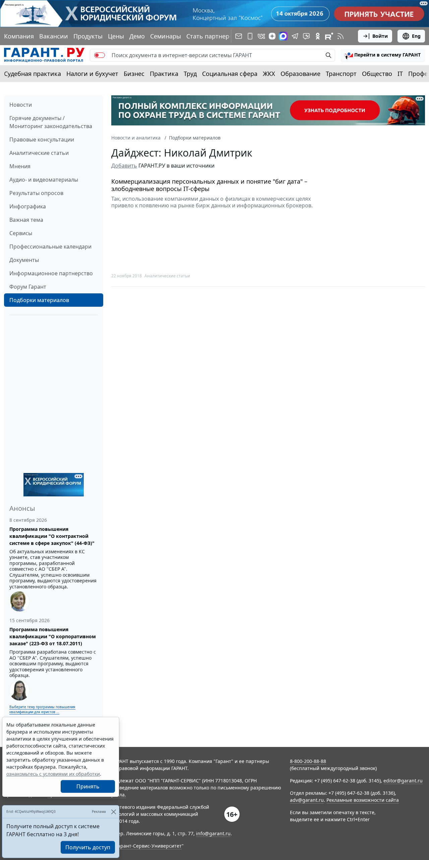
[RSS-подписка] (340, 36)
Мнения (19, 166)
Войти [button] (380, 36)
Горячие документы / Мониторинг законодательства (50, 122)
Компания (19, 36)
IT (400, 74)
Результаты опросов (36, 193)
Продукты (88, 36)
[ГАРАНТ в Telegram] (295, 36)
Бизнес (134, 74)
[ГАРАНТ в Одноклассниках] (318, 36)
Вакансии (53, 36)
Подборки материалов (39, 300)
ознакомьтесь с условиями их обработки (53, 774)
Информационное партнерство (51, 273)
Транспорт (341, 74)
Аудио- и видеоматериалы (43, 179)
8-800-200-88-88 (308, 761)
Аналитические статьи (39, 153)
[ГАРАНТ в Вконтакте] (261, 36)
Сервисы (20, 233)
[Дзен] (272, 36)
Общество (377, 74)
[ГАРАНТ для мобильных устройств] (250, 36)
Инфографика (27, 206)
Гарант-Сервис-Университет (149, 846)
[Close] (113, 811)
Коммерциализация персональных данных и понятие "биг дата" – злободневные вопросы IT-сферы (209, 185)
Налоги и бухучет (92, 74)
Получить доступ (87, 847)
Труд (190, 74)
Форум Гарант (27, 286)
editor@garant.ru (403, 780)
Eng (416, 36)
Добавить (124, 165)
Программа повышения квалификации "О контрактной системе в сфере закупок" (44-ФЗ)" (52, 536)
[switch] (99, 55)
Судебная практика (32, 74)
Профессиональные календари (50, 246)
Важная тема (26, 219)
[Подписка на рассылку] (239, 36)
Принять (88, 786)
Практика (164, 74)
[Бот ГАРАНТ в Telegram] (306, 36)
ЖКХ (269, 74)
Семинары (165, 36)
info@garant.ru (213, 833)
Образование (300, 74)
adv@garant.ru (307, 800)
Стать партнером (211, 36)
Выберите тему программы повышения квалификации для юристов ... (42, 709)
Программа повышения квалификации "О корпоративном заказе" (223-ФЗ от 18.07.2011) (52, 636)
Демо (137, 36)
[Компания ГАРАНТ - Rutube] (329, 36)
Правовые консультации (41, 139)
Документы (24, 260)
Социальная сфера (229, 74)
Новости (20, 104)
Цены (116, 36)
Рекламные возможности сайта (362, 800)
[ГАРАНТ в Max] (283, 36)
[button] (383, 55)
